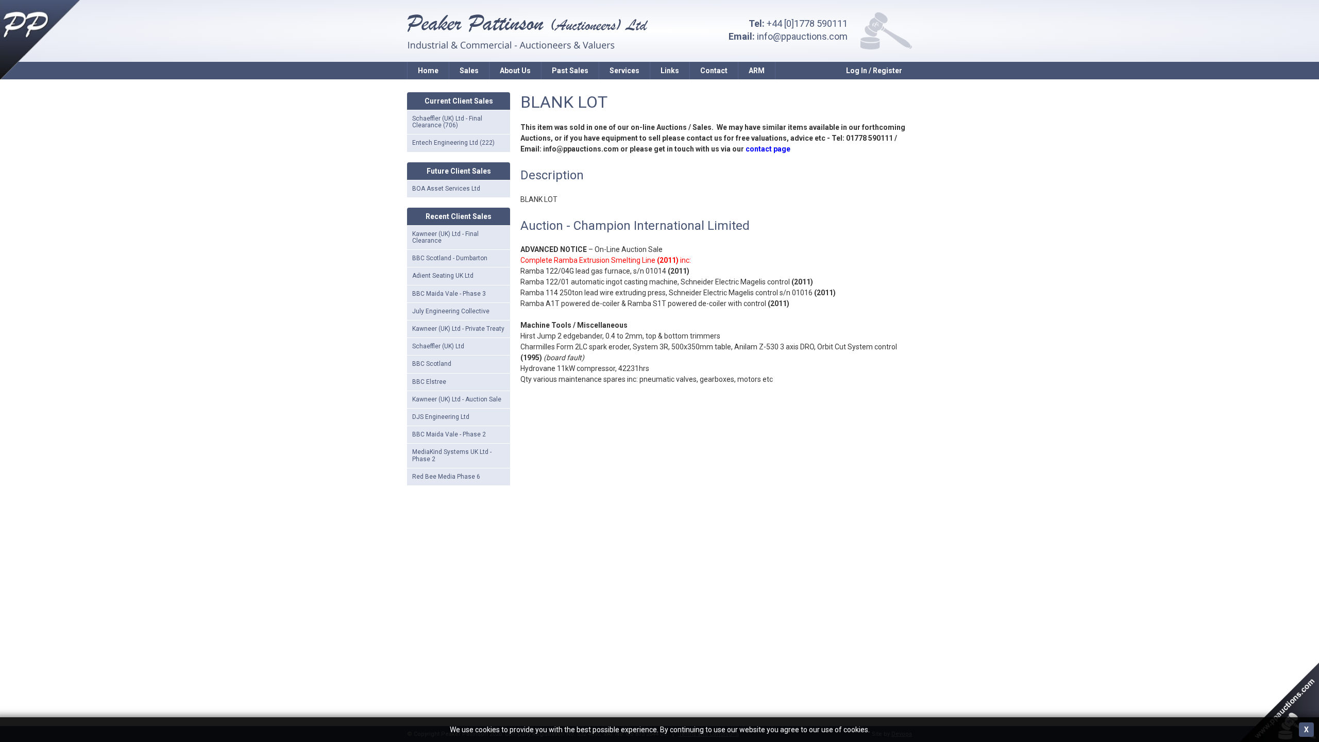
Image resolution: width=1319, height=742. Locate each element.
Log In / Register (874, 70)
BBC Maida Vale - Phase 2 (449, 434)
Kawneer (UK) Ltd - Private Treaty (458, 328)
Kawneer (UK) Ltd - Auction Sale (456, 399)
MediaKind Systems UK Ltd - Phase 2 (452, 455)
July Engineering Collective (450, 311)
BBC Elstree (429, 381)
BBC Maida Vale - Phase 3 (449, 293)
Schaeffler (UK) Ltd (438, 346)
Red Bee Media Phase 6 (446, 476)
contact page (768, 149)
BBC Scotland (431, 363)
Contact (714, 70)
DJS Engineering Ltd (440, 416)
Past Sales (570, 70)
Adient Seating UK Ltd (443, 275)
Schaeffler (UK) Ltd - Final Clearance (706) (447, 122)
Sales (469, 70)
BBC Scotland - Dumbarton (449, 258)
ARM (757, 70)
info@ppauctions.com (802, 36)
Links (670, 70)
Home (428, 70)
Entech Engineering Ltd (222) (453, 142)
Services (624, 70)
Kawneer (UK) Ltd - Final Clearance (445, 237)
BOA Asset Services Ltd (446, 188)
